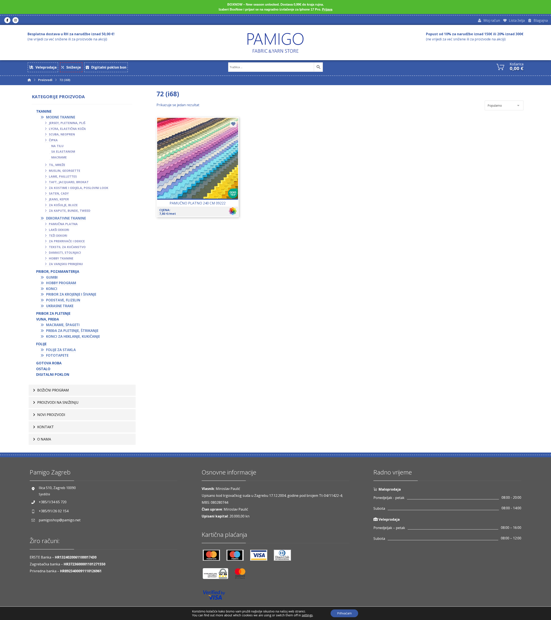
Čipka (53, 140)
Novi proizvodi (51, 414)
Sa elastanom (63, 151)
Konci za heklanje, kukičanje (73, 336)
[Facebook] (7, 20)
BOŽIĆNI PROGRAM (53, 390)
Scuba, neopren (62, 134)
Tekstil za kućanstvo (67, 247)
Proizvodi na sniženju (58, 402)
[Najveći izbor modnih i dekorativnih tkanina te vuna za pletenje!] (275, 43)
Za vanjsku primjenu (66, 264)
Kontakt (45, 427)
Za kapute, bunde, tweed (69, 211)
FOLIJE (41, 344)
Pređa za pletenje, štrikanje (72, 330)
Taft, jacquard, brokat (69, 182)
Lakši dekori (59, 230)
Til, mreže (57, 165)
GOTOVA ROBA (49, 363)
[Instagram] (15, 20)
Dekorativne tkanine (66, 218)
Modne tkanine (60, 117)
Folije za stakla (61, 349)
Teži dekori (58, 235)
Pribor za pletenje (53, 313)
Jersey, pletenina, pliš (67, 123)
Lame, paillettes (63, 176)
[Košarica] (500, 66)
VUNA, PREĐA (47, 319)
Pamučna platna (63, 224)
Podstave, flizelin (63, 300)
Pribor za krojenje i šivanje (71, 294)
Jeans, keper (59, 199)
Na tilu (57, 146)
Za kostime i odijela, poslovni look (78, 188)
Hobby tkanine (61, 258)
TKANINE (43, 111)
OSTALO (43, 369)
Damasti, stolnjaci (65, 252)
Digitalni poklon (52, 374)
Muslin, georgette (64, 171)
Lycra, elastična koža (67, 129)
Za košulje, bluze (63, 205)
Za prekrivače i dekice (67, 241)
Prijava (327, 9)
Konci (51, 288)
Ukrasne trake (59, 306)
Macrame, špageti (63, 324)
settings (307, 615)
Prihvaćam (344, 613)
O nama (44, 439)
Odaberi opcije (200, 171)
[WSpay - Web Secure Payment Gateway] (218, 575)
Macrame (59, 157)
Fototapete (57, 355)
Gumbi (52, 277)
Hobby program (61, 283)
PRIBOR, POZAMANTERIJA (57, 271)
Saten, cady (59, 193)
